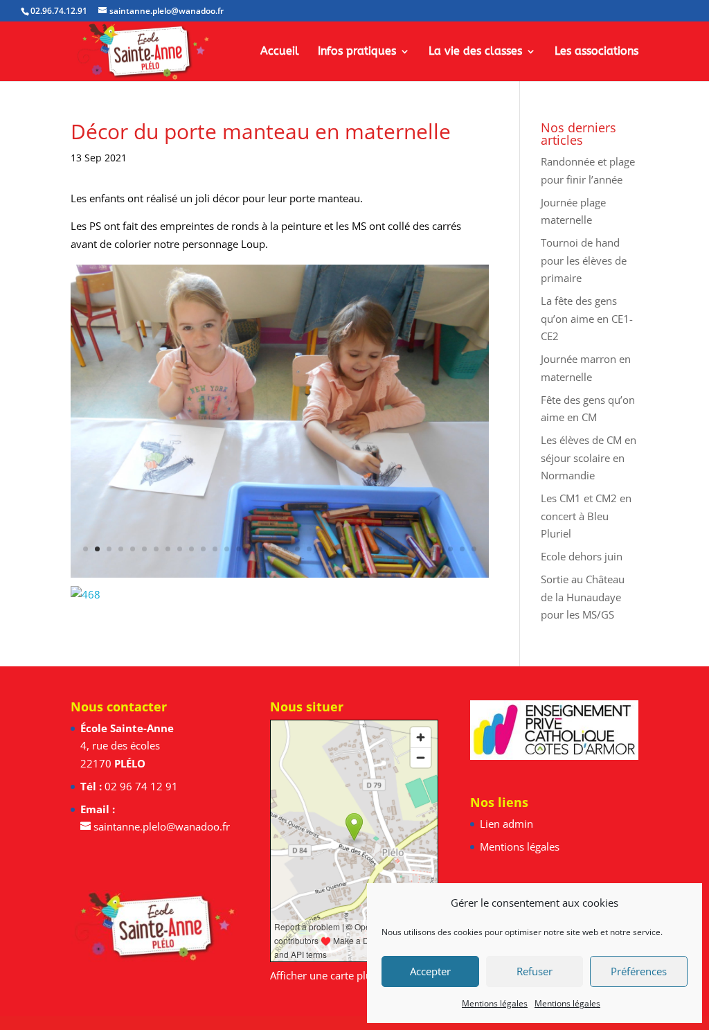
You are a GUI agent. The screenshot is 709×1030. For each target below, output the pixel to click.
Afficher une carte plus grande (341, 975)
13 (226, 549)
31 (438, 549)
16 (262, 549)
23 (344, 549)
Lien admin (506, 824)
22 (332, 549)
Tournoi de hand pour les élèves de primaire (584, 260)
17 (273, 549)
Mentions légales (495, 1003)
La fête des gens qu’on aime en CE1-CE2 (587, 318)
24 (356, 549)
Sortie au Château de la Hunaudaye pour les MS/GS (583, 596)
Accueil (279, 51)
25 (368, 549)
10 (191, 549)
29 (415, 549)
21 (320, 549)
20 (309, 549)
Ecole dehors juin (581, 556)
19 (297, 549)
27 (391, 549)
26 (379, 549)
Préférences (639, 971)
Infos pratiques (357, 51)
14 (238, 549)
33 (462, 549)
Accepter (430, 971)
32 (450, 549)
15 (250, 549)
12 (215, 549)
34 (474, 549)
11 (203, 549)
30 (426, 549)
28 (403, 549)
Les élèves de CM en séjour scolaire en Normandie (588, 457)
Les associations (596, 51)
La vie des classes (475, 51)
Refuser (535, 971)
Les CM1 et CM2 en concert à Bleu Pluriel (586, 515)
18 (285, 549)
